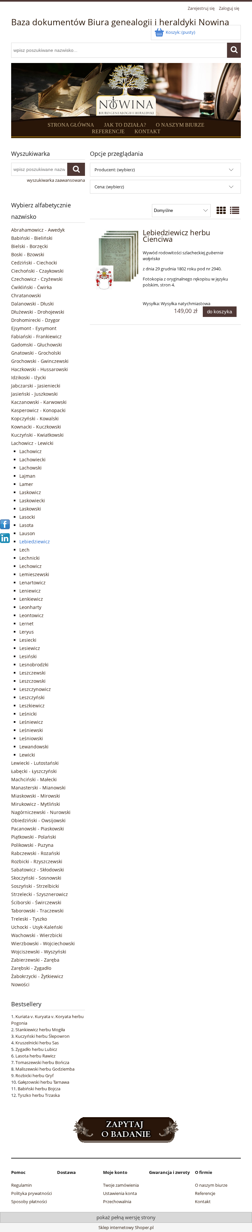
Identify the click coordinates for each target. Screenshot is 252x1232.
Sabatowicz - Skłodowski (37, 870)
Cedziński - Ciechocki (34, 263)
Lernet (26, 623)
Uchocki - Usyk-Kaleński (37, 927)
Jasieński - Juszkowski (34, 394)
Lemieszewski (34, 574)
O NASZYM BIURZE (180, 125)
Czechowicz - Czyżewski (37, 279)
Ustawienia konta (120, 1193)
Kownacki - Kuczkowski (36, 427)
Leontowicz (31, 615)
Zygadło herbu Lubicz (36, 1049)
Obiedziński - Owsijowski (38, 820)
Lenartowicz (32, 582)
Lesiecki (27, 640)
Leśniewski (31, 730)
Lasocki (27, 517)
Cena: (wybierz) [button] (109, 187)
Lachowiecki (32, 459)
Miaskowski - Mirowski (35, 796)
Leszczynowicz (35, 689)
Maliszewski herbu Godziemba (44, 1069)
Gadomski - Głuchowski (36, 345)
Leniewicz (30, 591)
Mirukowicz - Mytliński (35, 804)
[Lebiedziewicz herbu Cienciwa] (117, 260)
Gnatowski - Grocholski (36, 353)
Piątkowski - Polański (33, 837)
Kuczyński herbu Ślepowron (42, 1036)
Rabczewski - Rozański (35, 853)
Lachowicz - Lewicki (32, 443)
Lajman (27, 476)
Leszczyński (32, 697)
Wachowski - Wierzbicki (36, 935)
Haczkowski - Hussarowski (39, 369)
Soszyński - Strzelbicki (35, 886)
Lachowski (30, 468)
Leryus (26, 632)
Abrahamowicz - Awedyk (38, 230)
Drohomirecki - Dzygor (35, 320)
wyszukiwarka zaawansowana (56, 180)
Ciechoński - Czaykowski (37, 271)
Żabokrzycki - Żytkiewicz (37, 976)
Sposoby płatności (29, 1201)
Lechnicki (29, 558)
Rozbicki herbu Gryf (34, 1075)
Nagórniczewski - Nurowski (41, 812)
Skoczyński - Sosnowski (36, 878)
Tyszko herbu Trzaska (39, 1095)
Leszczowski (32, 681)
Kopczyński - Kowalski (35, 418)
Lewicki (27, 755)
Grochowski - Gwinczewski (40, 361)
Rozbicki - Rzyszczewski (36, 861)
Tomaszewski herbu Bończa (42, 1062)
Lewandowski (34, 746)
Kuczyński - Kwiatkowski (37, 435)
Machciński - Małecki (34, 779)
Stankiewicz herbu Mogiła (40, 1030)
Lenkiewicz (31, 599)
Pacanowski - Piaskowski (37, 828)
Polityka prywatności (31, 1193)
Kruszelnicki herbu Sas (37, 1043)
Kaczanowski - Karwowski (39, 402)
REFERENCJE (108, 131)
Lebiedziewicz (34, 541)
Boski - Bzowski (27, 254)
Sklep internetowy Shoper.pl (126, 1227)
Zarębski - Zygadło (31, 968)
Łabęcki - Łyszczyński (34, 771)
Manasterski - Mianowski (38, 787)
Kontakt (203, 1201)
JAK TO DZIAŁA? (125, 125)
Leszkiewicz (32, 705)
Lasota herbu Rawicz (35, 1056)
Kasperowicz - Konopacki (38, 410)
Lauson (27, 533)
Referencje (205, 1193)
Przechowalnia (117, 1201)
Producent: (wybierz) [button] (114, 170)
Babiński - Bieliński (31, 238)
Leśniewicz (31, 722)
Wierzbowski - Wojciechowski (43, 943)
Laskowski (30, 509)
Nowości (20, 984)
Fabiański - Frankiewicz (36, 336)
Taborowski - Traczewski (37, 911)
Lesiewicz (29, 648)
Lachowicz (30, 451)
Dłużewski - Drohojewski (37, 312)
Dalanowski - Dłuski (32, 304)
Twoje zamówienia (121, 1185)
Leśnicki (28, 714)
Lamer (26, 484)
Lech (24, 550)
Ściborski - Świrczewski (36, 902)
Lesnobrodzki (34, 664)
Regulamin (21, 1185)
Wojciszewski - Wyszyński (38, 952)
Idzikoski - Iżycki (28, 377)
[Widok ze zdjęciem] (221, 210)
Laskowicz (30, 492)
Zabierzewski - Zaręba (35, 960)
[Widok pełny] (234, 210)
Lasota (26, 525)
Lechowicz (30, 566)
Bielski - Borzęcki (29, 246)
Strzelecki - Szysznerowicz (39, 894)
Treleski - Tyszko (29, 919)
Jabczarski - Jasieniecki (35, 386)
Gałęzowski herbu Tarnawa (43, 1082)
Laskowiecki (32, 500)
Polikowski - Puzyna (32, 845)
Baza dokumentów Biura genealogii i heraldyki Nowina (120, 22)
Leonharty (30, 607)
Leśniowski (31, 738)
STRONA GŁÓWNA (71, 125)
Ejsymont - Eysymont (33, 328)
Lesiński (28, 656)
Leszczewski (32, 673)
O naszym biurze (211, 1185)
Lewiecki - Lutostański (35, 763)
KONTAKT (147, 131)
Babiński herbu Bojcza (39, 1089)
